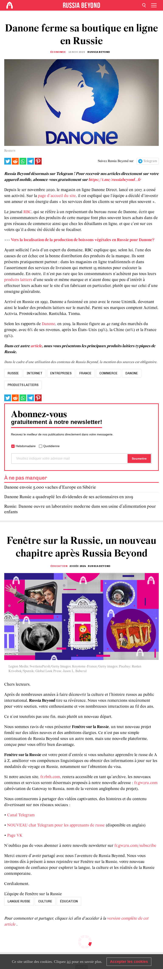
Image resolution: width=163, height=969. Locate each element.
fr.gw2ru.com (145, 783)
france (85, 373)
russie (13, 373)
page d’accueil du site (57, 196)
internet (34, 373)
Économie (58, 51)
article (36, 346)
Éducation (59, 566)
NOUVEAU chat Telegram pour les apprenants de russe (56, 825)
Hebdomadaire (26, 446)
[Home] (9, 5)
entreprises (61, 373)
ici (69, 961)
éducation (69, 901)
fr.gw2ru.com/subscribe (135, 846)
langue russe (19, 901)
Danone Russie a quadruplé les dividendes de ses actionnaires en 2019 (68, 497)
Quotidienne (51, 446)
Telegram (150, 161)
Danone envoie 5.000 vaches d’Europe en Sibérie (50, 487)
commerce (108, 373)
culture (45, 901)
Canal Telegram (21, 815)
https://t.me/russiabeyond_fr (115, 180)
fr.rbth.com (50, 777)
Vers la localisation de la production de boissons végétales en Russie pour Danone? (83, 240)
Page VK (14, 835)
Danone (48, 324)
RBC (27, 212)
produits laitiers (18, 280)
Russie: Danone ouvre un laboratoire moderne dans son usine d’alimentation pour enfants (80, 509)
